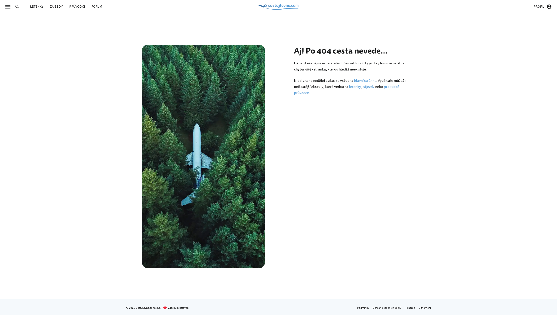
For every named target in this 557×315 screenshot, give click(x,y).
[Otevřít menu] (9, 7)
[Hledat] (18, 7)
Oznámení (425, 308)
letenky (355, 86)
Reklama (410, 308)
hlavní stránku (365, 80)
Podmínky (363, 308)
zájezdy (368, 86)
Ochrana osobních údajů (386, 308)
